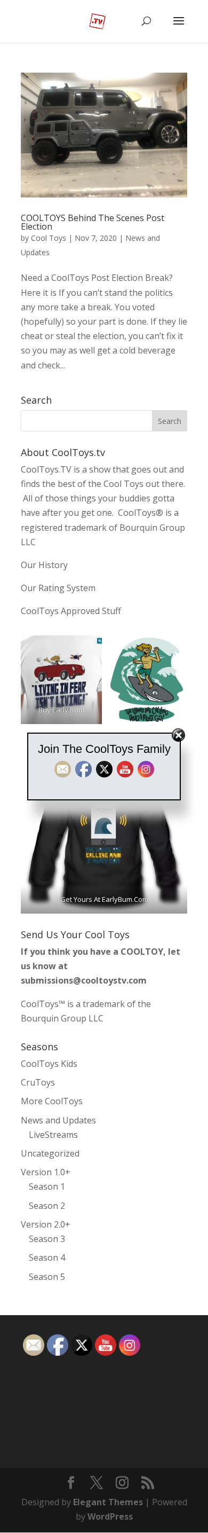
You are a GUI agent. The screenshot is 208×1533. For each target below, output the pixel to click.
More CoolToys (52, 1101)
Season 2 (47, 1206)
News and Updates (58, 1120)
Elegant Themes (108, 1502)
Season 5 (47, 1277)
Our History (44, 565)
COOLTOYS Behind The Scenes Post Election (92, 222)
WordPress (110, 1516)
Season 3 (47, 1239)
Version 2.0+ (45, 1224)
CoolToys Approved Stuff (71, 611)
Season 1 (47, 1186)
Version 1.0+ (45, 1172)
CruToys (38, 1082)
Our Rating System (58, 588)
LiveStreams (53, 1135)
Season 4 (47, 1257)
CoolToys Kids (49, 1064)
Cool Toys (48, 238)
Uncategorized (50, 1153)
